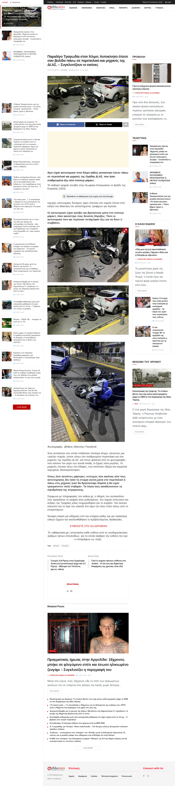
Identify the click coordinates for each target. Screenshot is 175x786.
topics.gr (58, 779)
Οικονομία (59, 2)
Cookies (94, 776)
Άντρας (96, 2)
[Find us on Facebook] (143, 776)
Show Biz (68, 2)
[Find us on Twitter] (148, 776)
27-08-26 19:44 (82, 675)
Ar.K (136, 404)
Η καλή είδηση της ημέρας (148, 243)
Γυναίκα (103, 2)
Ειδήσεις (50, 2)
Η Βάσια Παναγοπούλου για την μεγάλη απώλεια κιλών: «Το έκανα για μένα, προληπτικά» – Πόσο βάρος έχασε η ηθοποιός (160, 201)
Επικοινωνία (127, 776)
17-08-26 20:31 (138, 96)
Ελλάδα (64, 70)
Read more (55, 691)
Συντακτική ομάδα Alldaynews (62, 675)
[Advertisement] (21, 82)
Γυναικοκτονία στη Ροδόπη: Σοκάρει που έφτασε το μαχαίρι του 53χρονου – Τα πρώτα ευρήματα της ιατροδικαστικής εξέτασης (25, 248)
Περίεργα (81, 2)
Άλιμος (56, 546)
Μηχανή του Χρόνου (143, 385)
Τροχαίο (65, 546)
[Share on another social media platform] (126, 124)
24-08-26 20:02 (141, 263)
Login (169, 2)
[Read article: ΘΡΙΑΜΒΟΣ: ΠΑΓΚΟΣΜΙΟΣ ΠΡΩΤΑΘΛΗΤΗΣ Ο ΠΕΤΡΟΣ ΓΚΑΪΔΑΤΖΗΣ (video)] (140, 176)
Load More (22, 407)
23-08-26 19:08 (158, 321)
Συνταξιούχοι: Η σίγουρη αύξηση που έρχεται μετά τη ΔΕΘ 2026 (77, 723)
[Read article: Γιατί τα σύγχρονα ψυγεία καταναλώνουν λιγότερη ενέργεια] (151, 73)
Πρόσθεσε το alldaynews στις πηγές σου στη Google (90, 196)
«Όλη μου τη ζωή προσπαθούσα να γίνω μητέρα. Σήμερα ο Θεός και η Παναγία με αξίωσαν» (151, 252)
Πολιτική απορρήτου (109, 776)
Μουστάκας (73, 584)
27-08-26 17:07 (146, 404)
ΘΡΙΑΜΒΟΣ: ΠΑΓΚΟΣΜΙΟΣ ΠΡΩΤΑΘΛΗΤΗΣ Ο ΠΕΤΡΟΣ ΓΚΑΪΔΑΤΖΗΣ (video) (25, 54)
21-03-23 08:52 (52, 70)
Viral (74, 2)
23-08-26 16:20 (158, 350)
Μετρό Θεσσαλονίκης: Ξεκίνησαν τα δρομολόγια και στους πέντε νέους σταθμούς (26, 164)
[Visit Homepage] (56, 8)
